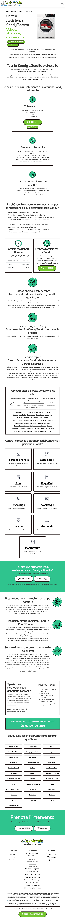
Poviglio (29, 426)
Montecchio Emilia (20, 426)
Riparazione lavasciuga (32, 877)
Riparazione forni (32, 871)
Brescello (37, 429)
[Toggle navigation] (62, 3)
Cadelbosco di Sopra (22, 423)
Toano (36, 412)
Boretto (23, 11)
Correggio (48, 415)
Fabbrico (44, 429)
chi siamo (13, 854)
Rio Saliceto (29, 412)
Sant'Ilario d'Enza (45, 431)
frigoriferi (46, 483)
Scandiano (46, 418)
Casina (49, 426)
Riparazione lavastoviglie (32, 880)
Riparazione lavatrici (32, 882)
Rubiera (36, 431)
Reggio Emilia (19, 412)
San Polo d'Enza (35, 420)
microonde (47, 526)
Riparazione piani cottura (32, 888)
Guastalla (19, 418)
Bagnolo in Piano (44, 412)
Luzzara (23, 431)
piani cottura (32, 548)
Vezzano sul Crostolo (39, 426)
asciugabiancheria (18, 459)
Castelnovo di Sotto (36, 423)
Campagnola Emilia (19, 415)
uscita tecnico (13, 860)
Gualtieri (17, 431)
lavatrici (18, 526)
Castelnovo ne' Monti (18, 429)
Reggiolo (30, 431)
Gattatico (51, 429)
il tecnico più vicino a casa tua (34, 403)
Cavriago (47, 423)
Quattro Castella (17, 420)
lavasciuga (18, 505)
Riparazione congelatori (32, 869)
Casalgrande (31, 415)
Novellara (26, 418)
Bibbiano (44, 420)
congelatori (47, 459)
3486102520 (34, 122)
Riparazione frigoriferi (32, 874)
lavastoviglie (46, 505)
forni (18, 483)
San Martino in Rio (36, 418)
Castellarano (40, 415)
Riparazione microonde (32, 885)
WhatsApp (14, 45)
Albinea (26, 420)
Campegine (30, 429)
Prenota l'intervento (33, 914)
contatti (13, 857)
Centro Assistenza (12, 11)
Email (52, 860)
